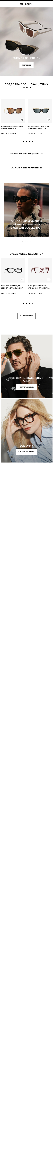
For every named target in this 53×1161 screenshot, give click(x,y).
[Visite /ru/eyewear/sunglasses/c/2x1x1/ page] (27, 366)
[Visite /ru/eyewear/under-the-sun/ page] (26, 38)
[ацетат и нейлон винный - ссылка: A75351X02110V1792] (40, 270)
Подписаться (8, 499)
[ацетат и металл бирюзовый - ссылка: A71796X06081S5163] (13, 111)
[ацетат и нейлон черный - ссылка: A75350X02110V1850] (13, 270)
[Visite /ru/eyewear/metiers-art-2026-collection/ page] (26, 210)
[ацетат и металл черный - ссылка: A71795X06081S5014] (40, 111)
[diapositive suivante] (50, 118)
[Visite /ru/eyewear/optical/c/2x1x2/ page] (27, 431)
